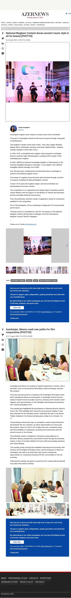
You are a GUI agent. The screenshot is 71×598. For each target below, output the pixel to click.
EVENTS (10, 25)
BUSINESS (21, 22)
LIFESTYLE (4, 25)
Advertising (45, 578)
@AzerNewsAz (30, 224)
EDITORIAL (58, 22)
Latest (3, 22)
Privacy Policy (26, 582)
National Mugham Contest (48, 280)
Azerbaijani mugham (18, 280)
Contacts (33, 578)
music (35, 280)
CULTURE (26, 25)
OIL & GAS (28, 22)
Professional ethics (17, 578)
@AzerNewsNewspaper (19, 314)
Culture (29, 280)
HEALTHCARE (18, 25)
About (4, 578)
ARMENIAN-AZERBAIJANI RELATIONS (43, 22)
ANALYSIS (65, 22)
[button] (3, 33)
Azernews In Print (9, 582)
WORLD (15, 22)
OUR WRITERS (41, 25)
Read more (21, 129)
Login (69, 13)
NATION (9, 22)
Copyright (40, 582)
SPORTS (32, 25)
